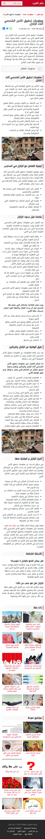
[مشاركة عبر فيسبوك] (4, 28)
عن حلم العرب (33, 831)
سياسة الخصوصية (30, 828)
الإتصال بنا (11, 831)
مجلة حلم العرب (10, 525)
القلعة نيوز (28, 834)
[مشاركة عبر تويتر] (7, 28)
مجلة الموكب (17, 834)
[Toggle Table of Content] (38, 69)
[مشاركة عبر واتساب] (11, 28)
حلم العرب (38, 3)
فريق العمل (21, 831)
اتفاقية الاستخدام (14, 828)
